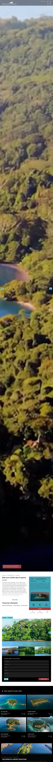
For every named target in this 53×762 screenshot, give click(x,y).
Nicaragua (2, 713)
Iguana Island (5, 711)
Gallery (4, 617)
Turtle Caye (4, 734)
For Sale (3, 575)
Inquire (40, 608)
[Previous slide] (2, 717)
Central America (9, 567)
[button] (3, 633)
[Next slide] (51, 717)
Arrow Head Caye (32, 734)
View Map (10, 617)
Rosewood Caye (32, 711)
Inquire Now (44, 679)
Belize (29, 713)
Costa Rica (5, 567)
